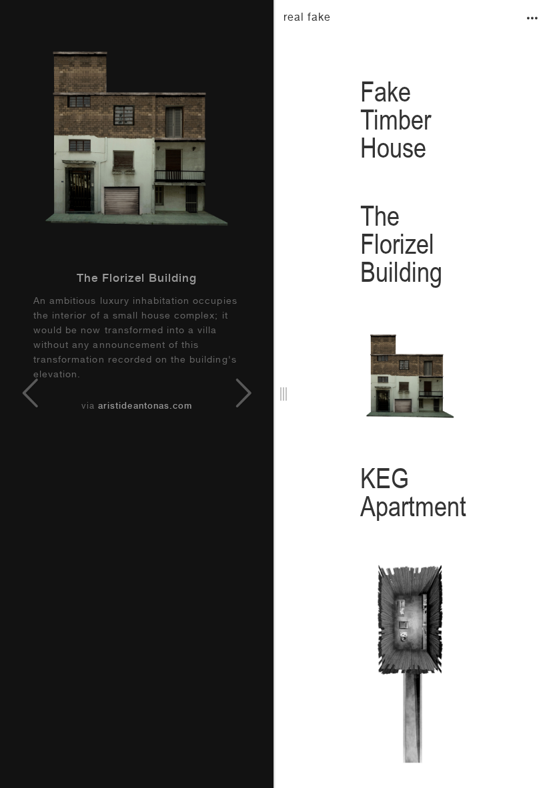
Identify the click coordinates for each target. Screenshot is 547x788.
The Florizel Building (137, 279)
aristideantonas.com (145, 407)
